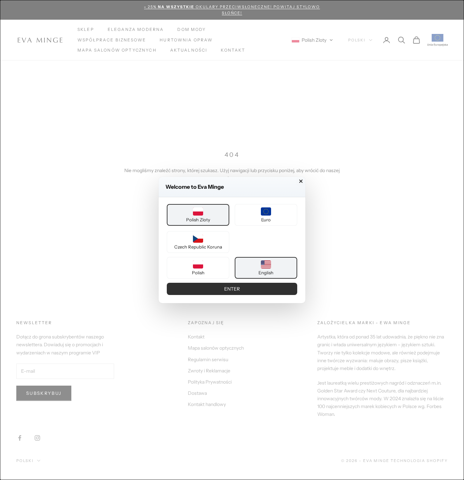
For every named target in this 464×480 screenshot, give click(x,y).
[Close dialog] (301, 181)
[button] (198, 215)
